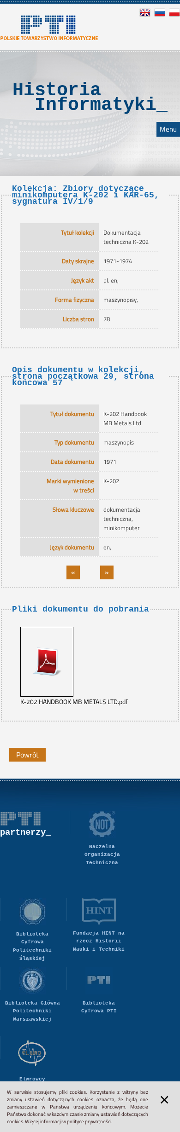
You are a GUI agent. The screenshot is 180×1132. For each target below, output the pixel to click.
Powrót (27, 754)
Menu (168, 129)
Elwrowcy (32, 1079)
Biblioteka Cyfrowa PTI (99, 1007)
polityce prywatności (89, 1121)
